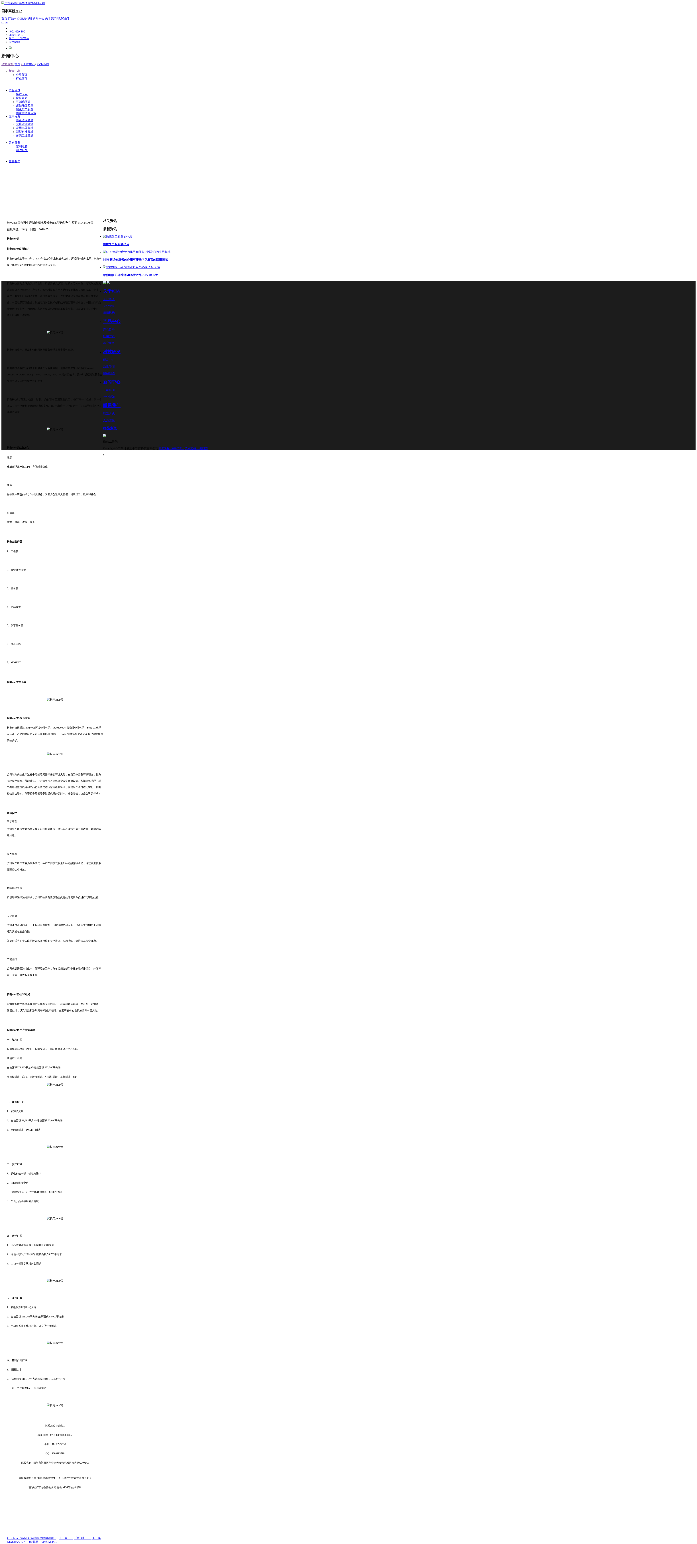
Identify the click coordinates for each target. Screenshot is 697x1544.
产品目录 (14, 90)
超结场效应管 (24, 105)
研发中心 (109, 359)
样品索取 (110, 428)
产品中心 (14, 18)
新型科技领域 (24, 131)
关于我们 (51, 18)
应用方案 (14, 116)
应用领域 (26, 18)
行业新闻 (43, 64)
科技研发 (112, 351)
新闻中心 (38, 18)
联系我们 (63, 18)
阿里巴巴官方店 (19, 38)
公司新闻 (22, 74)
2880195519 (16, 34)
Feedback (14, 41)
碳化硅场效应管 (26, 113)
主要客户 (14, 161)
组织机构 (109, 312)
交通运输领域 (24, 124)
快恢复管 (22, 97)
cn (2, 22)
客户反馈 (22, 150)
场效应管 (22, 94)
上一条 (66, 1538)
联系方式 (109, 413)
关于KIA (111, 291)
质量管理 (109, 366)
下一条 (96, 1538)
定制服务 (22, 146)
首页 (4, 18)
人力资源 (109, 420)
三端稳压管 (23, 101)
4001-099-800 (17, 31)
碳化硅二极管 (24, 109)
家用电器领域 (24, 127)
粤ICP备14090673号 (171, 448)
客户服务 (14, 142)
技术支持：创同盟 (196, 448)
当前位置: (7, 64)
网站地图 (109, 373)
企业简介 (109, 299)
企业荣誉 (109, 306)
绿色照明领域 (24, 120)
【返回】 (82, 1538)
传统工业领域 (24, 135)
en (6, 22)
